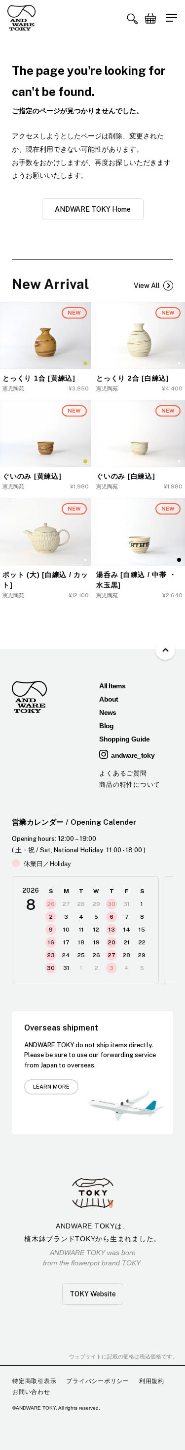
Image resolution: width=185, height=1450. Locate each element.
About (108, 699)
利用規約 (151, 1381)
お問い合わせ (31, 1391)
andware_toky (132, 755)
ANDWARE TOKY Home (93, 209)
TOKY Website (93, 1294)
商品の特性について (129, 784)
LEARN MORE (51, 1087)
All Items (112, 686)
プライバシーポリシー (97, 1381)
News (107, 712)
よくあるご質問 (123, 773)
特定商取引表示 (34, 1381)
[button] (132, 19)
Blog (106, 726)
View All (147, 286)
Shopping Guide (124, 739)
